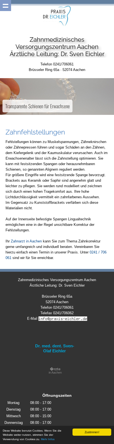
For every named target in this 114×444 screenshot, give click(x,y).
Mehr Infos (48, 439)
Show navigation (5, 5)
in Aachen (55, 371)
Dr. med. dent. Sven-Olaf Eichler (54, 348)
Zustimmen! (92, 432)
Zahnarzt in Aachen (26, 241)
